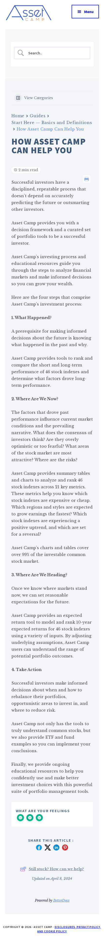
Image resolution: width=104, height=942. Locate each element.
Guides (37, 115)
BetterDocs (61, 900)
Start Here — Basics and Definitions (51, 122)
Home (17, 115)
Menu (89, 11)
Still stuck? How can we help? (56, 869)
